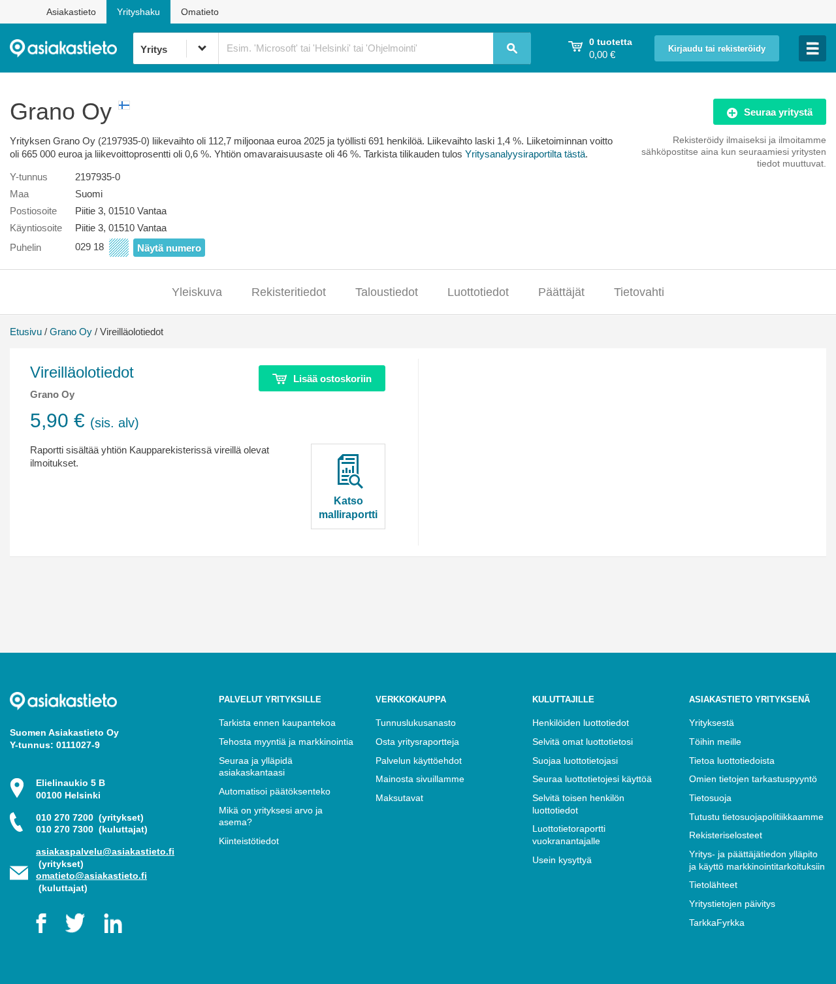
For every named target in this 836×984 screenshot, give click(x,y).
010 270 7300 (92, 829)
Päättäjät (561, 292)
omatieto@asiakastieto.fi (91, 875)
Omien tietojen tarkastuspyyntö (753, 779)
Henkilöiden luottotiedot (580, 722)
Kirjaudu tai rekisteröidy (716, 49)
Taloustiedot (386, 292)
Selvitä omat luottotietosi (582, 741)
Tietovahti (639, 292)
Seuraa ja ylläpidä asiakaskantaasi (256, 766)
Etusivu (26, 331)
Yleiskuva (197, 292)
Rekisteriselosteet (725, 835)
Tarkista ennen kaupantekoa (277, 722)
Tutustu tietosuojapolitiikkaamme (756, 817)
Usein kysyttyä (562, 860)
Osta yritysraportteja (417, 741)
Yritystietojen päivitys (732, 903)
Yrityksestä (711, 722)
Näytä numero (169, 248)
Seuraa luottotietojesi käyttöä (592, 779)
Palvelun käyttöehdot (419, 760)
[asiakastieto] (71, 48)
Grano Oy (71, 331)
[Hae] (512, 48)
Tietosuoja (710, 798)
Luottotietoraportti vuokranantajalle (568, 834)
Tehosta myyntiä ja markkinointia (286, 741)
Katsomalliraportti (348, 507)
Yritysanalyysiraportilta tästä (525, 153)
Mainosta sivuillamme (420, 779)
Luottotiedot (478, 292)
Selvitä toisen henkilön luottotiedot (578, 804)
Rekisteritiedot (288, 292)
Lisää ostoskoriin (332, 378)
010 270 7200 (90, 817)
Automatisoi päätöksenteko (274, 791)
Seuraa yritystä (778, 112)
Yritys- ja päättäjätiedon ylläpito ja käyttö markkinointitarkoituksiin (757, 860)
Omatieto (200, 12)
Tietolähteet (713, 884)
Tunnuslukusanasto (416, 722)
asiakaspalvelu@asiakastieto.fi (105, 851)
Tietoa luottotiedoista (732, 760)
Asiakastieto (71, 12)
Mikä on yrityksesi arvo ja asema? (271, 816)
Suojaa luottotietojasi (575, 760)
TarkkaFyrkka (717, 922)
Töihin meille (715, 741)
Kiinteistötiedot (249, 841)
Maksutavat (399, 798)
